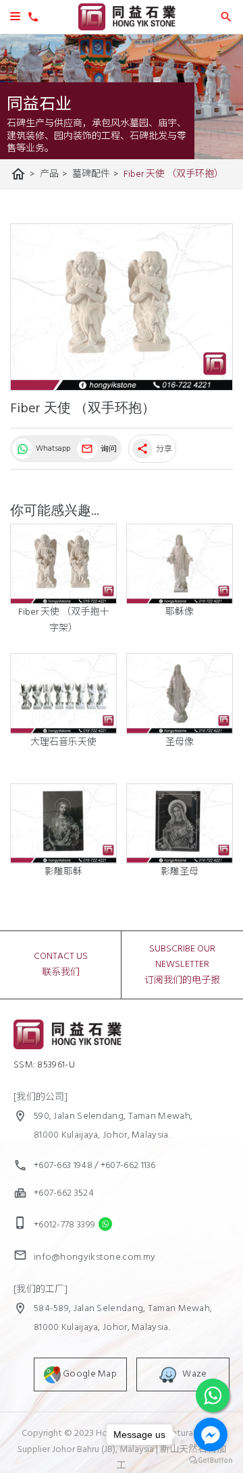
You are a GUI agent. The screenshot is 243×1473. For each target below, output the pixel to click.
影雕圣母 (179, 872)
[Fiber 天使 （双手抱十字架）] (63, 563)
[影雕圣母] (179, 823)
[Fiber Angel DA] (121, 307)
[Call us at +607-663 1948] (31, 20)
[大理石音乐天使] (63, 693)
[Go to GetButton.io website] (210, 1460)
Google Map (89, 1374)
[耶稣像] (179, 563)
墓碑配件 (95, 174)
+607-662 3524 (64, 1193)
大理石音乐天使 (63, 742)
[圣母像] (179, 693)
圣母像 (179, 742)
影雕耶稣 (63, 872)
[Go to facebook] (210, 1434)
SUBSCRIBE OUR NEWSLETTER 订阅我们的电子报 (182, 965)
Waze (191, 1374)
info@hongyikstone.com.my (94, 1257)
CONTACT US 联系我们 (61, 964)
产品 (53, 174)
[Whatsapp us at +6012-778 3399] (102, 1225)
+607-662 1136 (128, 1165)
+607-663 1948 (63, 1165)
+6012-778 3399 (64, 1225)
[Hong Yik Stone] (127, 28)
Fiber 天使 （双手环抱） (173, 174)
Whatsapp (52, 448)
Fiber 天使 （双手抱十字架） (63, 620)
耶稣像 (179, 612)
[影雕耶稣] (63, 823)
